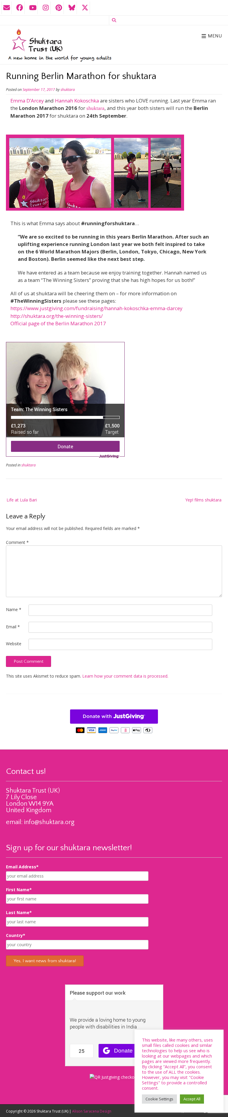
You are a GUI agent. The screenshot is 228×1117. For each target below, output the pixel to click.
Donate (65, 446)
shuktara (68, 89)
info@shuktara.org (49, 822)
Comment (17, 542)
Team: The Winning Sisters (39, 409)
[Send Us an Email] (6, 7)
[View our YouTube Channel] (33, 7)
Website (13, 643)
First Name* (19, 889)
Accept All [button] (191, 1099)
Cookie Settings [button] (159, 1099)
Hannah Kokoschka (77, 100)
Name (13, 609)
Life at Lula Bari (22, 500)
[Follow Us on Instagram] (46, 7)
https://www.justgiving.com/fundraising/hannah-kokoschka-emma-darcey (96, 308)
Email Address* (22, 867)
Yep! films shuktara (203, 500)
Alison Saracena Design (91, 1111)
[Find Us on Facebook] (20, 7)
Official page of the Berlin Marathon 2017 (58, 323)
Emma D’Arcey (27, 100)
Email (13, 627)
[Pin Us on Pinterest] (59, 7)
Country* (15, 935)
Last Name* (19, 912)
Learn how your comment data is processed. (125, 676)
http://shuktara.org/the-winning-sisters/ (56, 316)
